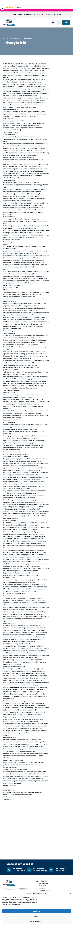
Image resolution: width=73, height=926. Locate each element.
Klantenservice (15, 38)
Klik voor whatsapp (40, 871)
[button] (70, 893)
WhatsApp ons (38, 868)
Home (5, 38)
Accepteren (36, 911)
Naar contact (59, 871)
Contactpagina (60, 868)
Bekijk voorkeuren (36, 921)
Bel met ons (17, 868)
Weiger (36, 916)
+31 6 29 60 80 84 (19, 871)
